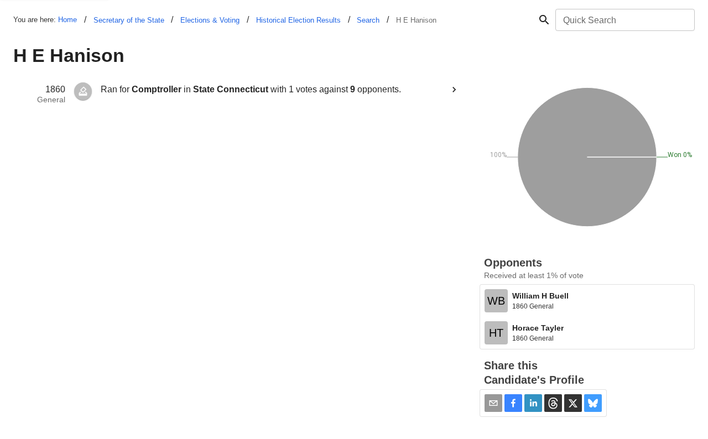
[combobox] (624, 20)
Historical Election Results (298, 20)
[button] (513, 403)
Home (67, 19)
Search (368, 20)
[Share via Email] (493, 403)
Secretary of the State (128, 20)
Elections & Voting (210, 20)
